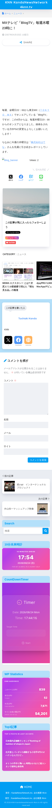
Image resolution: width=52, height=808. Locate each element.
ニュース (21, 254)
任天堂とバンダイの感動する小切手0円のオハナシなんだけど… (25, 753)
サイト (7, 446)
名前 (6, 419)
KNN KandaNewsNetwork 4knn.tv (26, 4)
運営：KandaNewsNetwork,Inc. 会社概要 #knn (26, 793)
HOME (27, 787)
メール (7, 432)
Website (28, 345)
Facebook (18, 345)
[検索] (46, 531)
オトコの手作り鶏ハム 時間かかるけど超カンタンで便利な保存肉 (26, 765)
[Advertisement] (26, 75)
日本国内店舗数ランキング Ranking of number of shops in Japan (23, 742)
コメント (10, 380)
